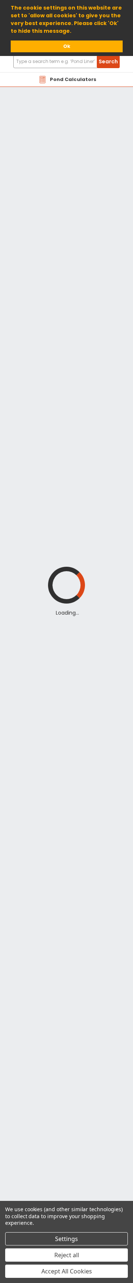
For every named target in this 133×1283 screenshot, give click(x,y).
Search (108, 61)
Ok (66, 46)
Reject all (66, 1255)
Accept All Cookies (66, 1271)
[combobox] (66, 61)
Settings (66, 1239)
